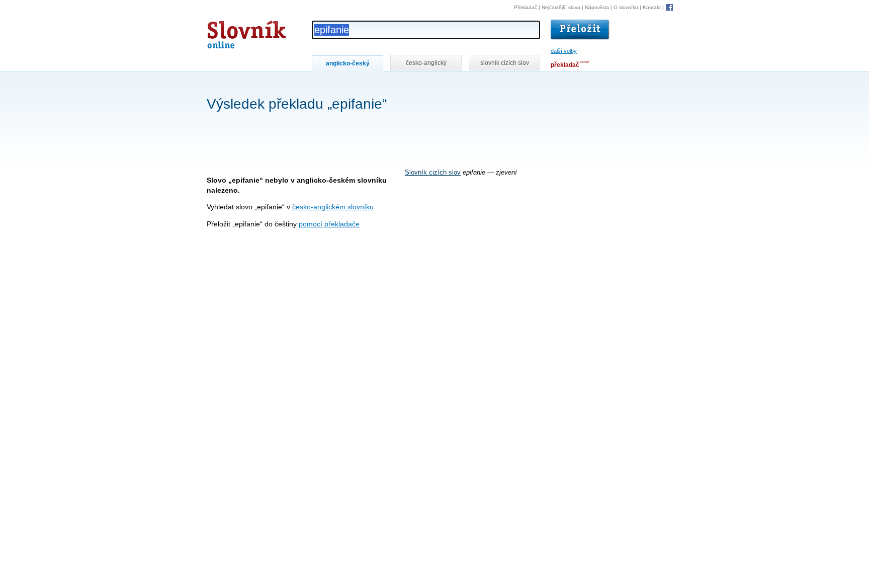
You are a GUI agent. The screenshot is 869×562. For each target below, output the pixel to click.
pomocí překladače (329, 224)
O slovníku (626, 7)
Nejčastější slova (561, 7)
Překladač (525, 7)
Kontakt (652, 7)
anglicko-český (348, 63)
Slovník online (228, 32)
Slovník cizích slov (433, 172)
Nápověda (597, 7)
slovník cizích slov (504, 62)
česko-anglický (426, 62)
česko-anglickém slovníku (333, 207)
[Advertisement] (390, 85)
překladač (565, 64)
